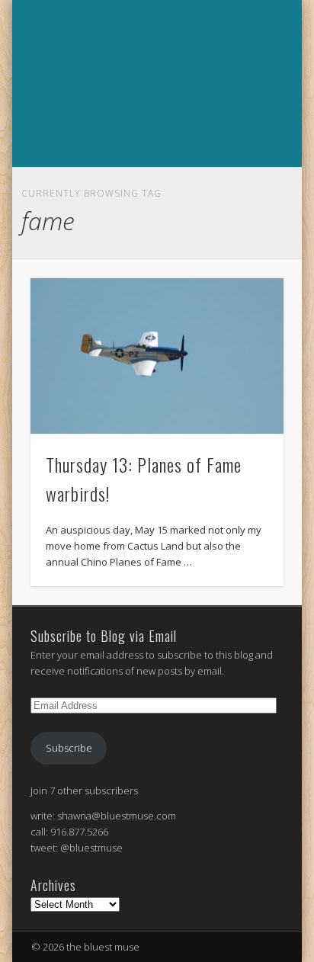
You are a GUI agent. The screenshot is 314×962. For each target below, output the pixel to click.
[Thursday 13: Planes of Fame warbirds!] (157, 356)
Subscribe (69, 748)
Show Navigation (154, 184)
